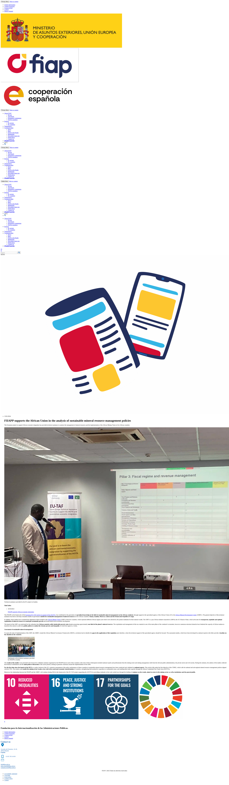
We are (10, 115)
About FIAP (7, 113)
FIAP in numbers (13, 120)
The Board (11, 116)
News (9, 129)
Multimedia (11, 134)
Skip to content (14, 1)
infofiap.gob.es (5, 764)
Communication (8, 128)
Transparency (8, 126)
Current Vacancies (9, 6)
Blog (9, 131)
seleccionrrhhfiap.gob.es (8, 766)
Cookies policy (8, 778)
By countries (11, 124)
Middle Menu (4, 181)
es (1, 250)
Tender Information (9, 5)
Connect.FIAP (8, 8)
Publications (11, 137)
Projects (6, 121)
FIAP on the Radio (13, 132)
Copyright (7, 775)
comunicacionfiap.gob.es (8, 767)
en (1, 249)
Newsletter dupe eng (14, 136)
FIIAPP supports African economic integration (21, 612)
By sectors (11, 123)
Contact (6, 9)
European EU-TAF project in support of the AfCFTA (40, 615)
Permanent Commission (14, 118)
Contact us (11, 139)
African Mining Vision (54, 619)
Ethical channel (8, 11)
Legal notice (7, 777)
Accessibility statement (10, 774)
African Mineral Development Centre (185, 615)
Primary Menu (5, 1)
